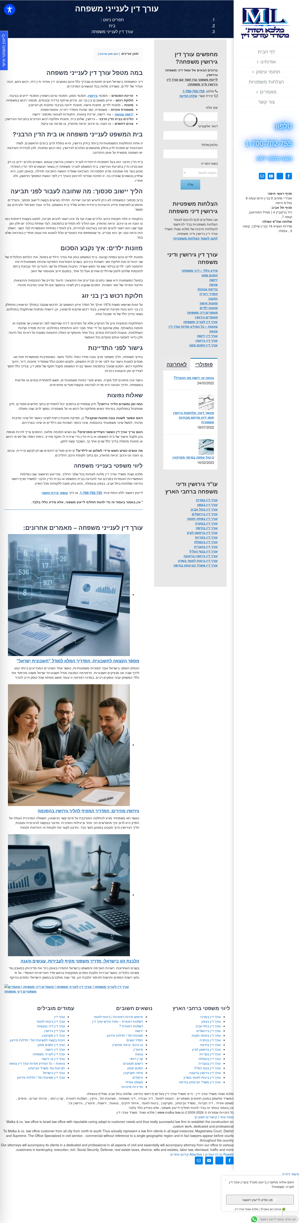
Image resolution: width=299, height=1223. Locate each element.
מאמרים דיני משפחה (202, 312)
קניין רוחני (136, 1058)
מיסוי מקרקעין (133, 1072)
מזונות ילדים (209, 307)
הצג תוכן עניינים (109, 54)
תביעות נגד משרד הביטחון (46, 1068)
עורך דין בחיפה (207, 527)
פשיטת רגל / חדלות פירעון (125, 1035)
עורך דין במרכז (207, 499)
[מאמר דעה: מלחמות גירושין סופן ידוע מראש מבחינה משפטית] (206, 402)
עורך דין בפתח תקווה (202, 518)
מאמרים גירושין (206, 317)
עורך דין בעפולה (206, 541)
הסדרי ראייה (208, 293)
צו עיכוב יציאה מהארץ (127, 1044)
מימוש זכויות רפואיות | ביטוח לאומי (118, 1016)
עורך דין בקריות (206, 537)
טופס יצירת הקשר (55, 492)
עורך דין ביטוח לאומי (50, 1021)
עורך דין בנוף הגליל (203, 551)
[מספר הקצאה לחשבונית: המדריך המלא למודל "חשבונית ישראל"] (69, 594)
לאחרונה (177, 364)
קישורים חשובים (206, 1117)
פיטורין (138, 1049)
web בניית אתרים (219, 1154)
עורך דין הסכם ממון (203, 345)
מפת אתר (227, 1117)
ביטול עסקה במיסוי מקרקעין (193, 457)
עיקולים (137, 1077)
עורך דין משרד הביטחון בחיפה (196, 565)
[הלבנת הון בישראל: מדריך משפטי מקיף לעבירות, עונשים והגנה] (69, 894)
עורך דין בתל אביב (204, 509)
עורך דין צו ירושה (53, 1058)
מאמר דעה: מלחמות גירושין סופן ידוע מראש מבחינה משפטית (193, 417)
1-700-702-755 (91, 492)
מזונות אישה (209, 303)
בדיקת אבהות (208, 289)
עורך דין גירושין (207, 340)
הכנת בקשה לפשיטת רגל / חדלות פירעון (37, 1040)
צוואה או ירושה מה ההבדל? (194, 377)
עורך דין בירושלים (205, 513)
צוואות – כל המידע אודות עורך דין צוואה (37, 1063)
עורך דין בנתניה (206, 523)
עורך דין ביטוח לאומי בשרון (198, 560)
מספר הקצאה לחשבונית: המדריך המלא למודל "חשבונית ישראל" (78, 661)
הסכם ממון (210, 275)
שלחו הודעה (188, 95)
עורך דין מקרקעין (53, 1035)
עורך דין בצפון (207, 504)
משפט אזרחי (134, 1082)
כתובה (213, 298)
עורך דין (59, 1016)
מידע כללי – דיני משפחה (200, 270)
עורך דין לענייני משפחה (200, 321)
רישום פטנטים (133, 1063)
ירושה (213, 279)
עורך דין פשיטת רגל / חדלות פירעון (41, 1077)
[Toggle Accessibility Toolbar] (10, 9)
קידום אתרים (186, 1154)
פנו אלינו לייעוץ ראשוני (257, 1199)
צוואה (213, 284)
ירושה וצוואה (124, 114)
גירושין (93, 95)
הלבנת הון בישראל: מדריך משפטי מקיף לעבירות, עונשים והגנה (80, 961)
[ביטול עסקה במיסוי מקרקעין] (206, 446)
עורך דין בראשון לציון (202, 532)
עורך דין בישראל (54, 1072)
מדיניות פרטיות (132, 1086)
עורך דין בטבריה (206, 546)
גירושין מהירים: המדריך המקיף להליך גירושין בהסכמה (88, 811)
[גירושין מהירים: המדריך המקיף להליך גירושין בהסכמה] (69, 744)
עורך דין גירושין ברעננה (201, 555)
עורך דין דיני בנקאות (51, 1026)
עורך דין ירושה (207, 335)
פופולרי (204, 364)
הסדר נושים (135, 1040)
